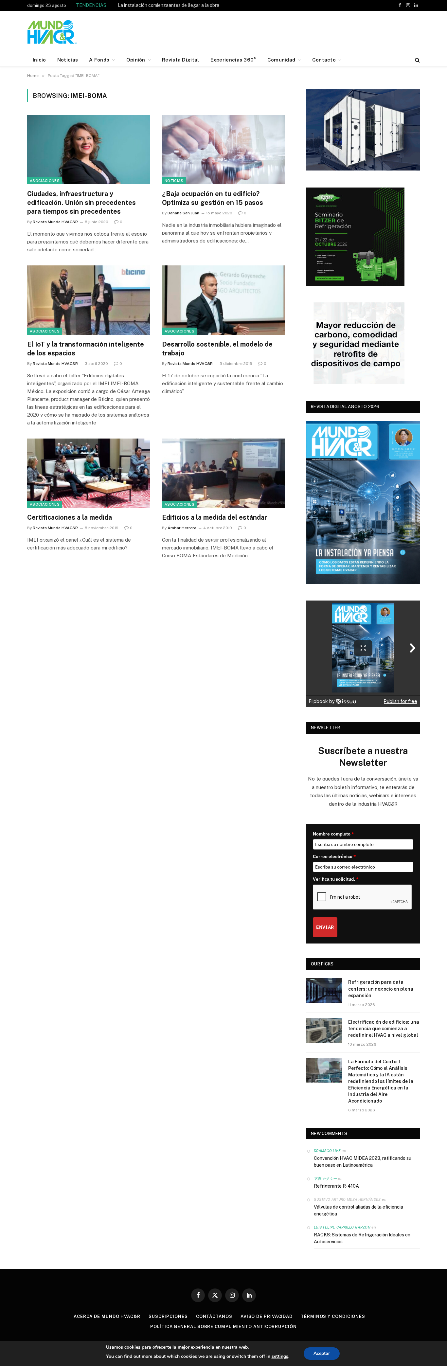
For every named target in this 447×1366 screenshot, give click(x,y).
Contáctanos (214, 1316)
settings (280, 1356)
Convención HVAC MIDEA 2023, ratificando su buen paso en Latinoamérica (362, 1162)
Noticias (174, 181)
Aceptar (321, 1353)
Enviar (325, 927)
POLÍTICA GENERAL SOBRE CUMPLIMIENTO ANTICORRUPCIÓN (223, 1326)
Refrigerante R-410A (336, 1186)
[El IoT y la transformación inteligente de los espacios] (88, 300)
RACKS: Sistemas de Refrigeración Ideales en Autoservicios (362, 1238)
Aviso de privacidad (267, 1316)
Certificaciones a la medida (69, 517)
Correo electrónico (334, 856)
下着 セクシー (325, 1178)
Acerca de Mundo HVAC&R (107, 1316)
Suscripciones (168, 1316)
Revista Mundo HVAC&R (55, 222)
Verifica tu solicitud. (336, 879)
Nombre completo (333, 834)
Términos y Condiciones (333, 1316)
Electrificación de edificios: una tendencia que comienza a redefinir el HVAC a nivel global (383, 1028)
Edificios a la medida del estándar (214, 517)
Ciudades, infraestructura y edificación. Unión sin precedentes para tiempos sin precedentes (81, 202)
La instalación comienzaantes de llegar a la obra (168, 5)
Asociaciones (45, 181)
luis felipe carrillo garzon (342, 1227)
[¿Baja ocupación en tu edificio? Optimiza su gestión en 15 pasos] (223, 149)
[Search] (417, 59)
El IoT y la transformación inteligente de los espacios (85, 348)
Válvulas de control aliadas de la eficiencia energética (358, 1210)
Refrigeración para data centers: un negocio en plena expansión (380, 989)
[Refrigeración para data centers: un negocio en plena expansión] (324, 990)
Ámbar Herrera (182, 528)
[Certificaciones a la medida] (88, 473)
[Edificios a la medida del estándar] (223, 473)
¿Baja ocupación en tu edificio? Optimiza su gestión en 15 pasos (212, 198)
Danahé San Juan (183, 213)
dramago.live (327, 1151)
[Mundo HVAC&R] (52, 31)
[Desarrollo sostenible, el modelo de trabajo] (223, 300)
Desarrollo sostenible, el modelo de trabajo (217, 348)
